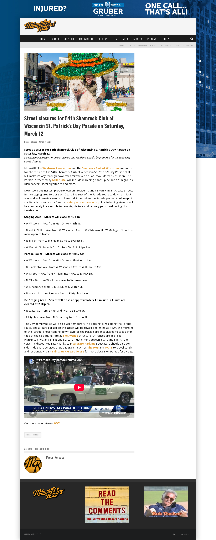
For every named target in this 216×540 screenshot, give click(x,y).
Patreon (177, 45)
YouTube (154, 45)
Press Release (30, 141)
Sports (138, 39)
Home (43, 39)
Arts (126, 39)
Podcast (152, 39)
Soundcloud (165, 45)
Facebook (122, 45)
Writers (176, 534)
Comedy (103, 39)
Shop (166, 39)
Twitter (132, 45)
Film (115, 39)
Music (55, 39)
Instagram (142, 45)
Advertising (186, 534)
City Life (69, 39)
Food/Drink (86, 39)
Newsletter (188, 45)
